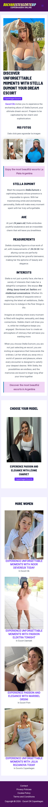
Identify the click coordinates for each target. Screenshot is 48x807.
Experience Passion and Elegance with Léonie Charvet (24, 470)
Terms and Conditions (24, 796)
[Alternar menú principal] (43, 6)
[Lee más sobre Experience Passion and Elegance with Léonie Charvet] (24, 439)
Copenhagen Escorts (12, 99)
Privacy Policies (24, 789)
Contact (24, 785)
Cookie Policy (24, 793)
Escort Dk (10, 104)
